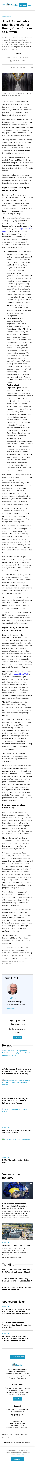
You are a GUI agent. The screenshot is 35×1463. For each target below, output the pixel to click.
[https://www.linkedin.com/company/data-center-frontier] (17, 1415)
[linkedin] (14, 68)
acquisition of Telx (21, 674)
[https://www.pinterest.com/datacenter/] (20, 1415)
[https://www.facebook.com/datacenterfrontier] (12, 1415)
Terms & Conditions (17, 1438)
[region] (17, 1455)
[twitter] (17, 68)
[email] (24, 68)
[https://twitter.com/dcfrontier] (22, 1415)
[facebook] (11, 68)
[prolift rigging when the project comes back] (17, 1231)
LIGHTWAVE (14, 1425)
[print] (32, 68)
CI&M (22, 1425)
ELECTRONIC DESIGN (12, 1428)
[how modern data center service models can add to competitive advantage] (17, 1190)
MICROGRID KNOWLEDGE (17, 1423)
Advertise (11, 1434)
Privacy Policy (6, 1438)
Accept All (17, 1459)
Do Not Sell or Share (21, 1434)
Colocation (6, 16)
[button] (3, 5)
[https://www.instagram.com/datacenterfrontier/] (15, 1415)
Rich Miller (17, 53)
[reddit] (21, 68)
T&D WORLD (25, 1428)
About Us (5, 1434)
